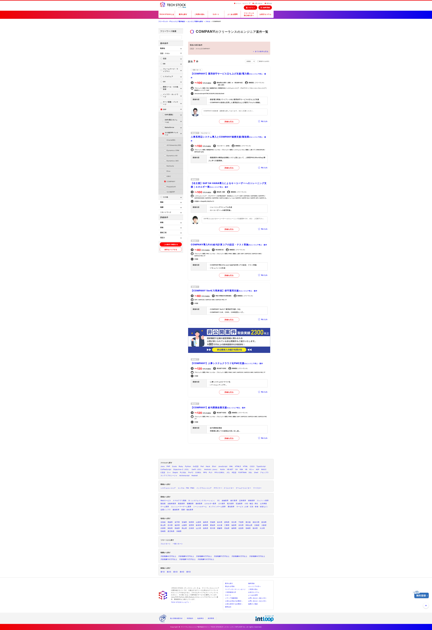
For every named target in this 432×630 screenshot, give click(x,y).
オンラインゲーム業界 (217, 506)
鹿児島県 (171, 531)
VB (246, 469)
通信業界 (231, 506)
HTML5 (238, 466)
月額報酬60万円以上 (204, 556)
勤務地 (162, 48)
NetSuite (170, 166)
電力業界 (230, 503)
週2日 (169, 572)
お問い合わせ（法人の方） (257, 601)
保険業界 (251, 500)
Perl (202, 466)
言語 (164, 58)
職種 (161, 202)
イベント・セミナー (242, 3)
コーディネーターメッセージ (235, 589)
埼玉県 (233, 522)
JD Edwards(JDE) (174, 145)
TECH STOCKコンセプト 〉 (181, 602)
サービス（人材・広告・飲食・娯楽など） (252, 506)
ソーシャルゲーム (200, 506)
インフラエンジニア (204, 488)
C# (236, 469)
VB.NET (230, 469)
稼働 (161, 222)
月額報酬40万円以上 (168, 556)
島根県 (177, 528)
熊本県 (255, 528)
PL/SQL (183, 472)
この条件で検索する (171, 244)
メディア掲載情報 (231, 598)
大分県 (262, 528)
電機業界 (190, 503)
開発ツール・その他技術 (170, 88)
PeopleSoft (171, 187)
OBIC (169, 176)
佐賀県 (241, 528)
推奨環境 (211, 618)
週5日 (188, 572)
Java (163, 466)
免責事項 (200, 618)
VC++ (251, 469)
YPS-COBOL (219, 472)
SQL (250, 472)
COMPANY (171, 181)
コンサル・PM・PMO (186, 488)
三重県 (226, 525)
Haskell (195, 475)
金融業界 (225, 500)
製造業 (163, 503)
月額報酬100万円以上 (169, 559)
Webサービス (166, 500)
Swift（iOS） (197, 469)
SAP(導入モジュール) (171, 121)
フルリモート (166, 544)
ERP (164, 109)
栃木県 (219, 522)
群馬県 (226, 522)
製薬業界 (181, 503)
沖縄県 (178, 531)
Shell (256, 472)
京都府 (256, 525)
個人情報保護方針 (176, 618)
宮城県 (184, 522)
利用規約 (190, 618)
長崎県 (248, 528)
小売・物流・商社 (251, 503)
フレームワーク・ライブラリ (170, 70)
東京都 (248, 522)
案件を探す (183, 14)
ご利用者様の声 (230, 592)
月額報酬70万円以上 (222, 556)
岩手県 (177, 522)
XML (231, 466)
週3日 (175, 572)
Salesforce (169, 127)
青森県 (170, 522)
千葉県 (241, 522)
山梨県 (184, 525)
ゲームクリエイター (243, 488)
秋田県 (191, 522)
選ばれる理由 (230, 586)
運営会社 (269, 3)
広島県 (191, 528)
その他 (165, 197)
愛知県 (212, 525)
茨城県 (212, 522)
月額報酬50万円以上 (186, 556)
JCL (228, 472)
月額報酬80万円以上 (239, 556)
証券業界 (242, 500)
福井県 (177, 525)
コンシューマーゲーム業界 (181, 506)
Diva (168, 171)
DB (164, 64)
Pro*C (190, 472)
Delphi (175, 472)
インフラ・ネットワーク (170, 95)
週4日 (182, 572)
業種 (161, 227)
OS (164, 82)
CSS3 (252, 466)
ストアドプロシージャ (169, 475)
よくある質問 (232, 14)
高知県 (226, 528)
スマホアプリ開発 (179, 500)
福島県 (205, 522)
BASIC (264, 469)
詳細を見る (229, 121)
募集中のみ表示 (264, 61)
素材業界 (199, 503)
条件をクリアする (170, 249)
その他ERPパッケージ (171, 134)
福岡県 (233, 528)
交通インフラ (166, 510)
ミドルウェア (168, 76)
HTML (245, 466)
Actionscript (184, 475)
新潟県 (264, 522)
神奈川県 (256, 522)
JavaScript (222, 466)
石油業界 (239, 503)
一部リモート (178, 544)
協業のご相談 (253, 604)
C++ (169, 472)
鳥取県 (170, 528)
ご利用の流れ (200, 14)
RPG (205, 472)
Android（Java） (211, 469)
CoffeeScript (166, 469)
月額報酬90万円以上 (257, 556)
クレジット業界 (263, 500)
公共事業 (263, 503)
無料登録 (266, 7)
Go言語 (196, 466)
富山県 (163, 525)
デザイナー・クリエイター (224, 488)
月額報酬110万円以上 (187, 559)
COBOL (198, 472)
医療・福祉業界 (187, 510)
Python (188, 466)
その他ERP (171, 192)
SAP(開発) (169, 115)
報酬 (161, 207)
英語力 (162, 237)
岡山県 (184, 528)
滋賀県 (233, 525)
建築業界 (176, 510)
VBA (241, 469)
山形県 (198, 522)
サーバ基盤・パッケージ (170, 103)
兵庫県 (163, 528)
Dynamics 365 (173, 161)
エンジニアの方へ (254, 586)
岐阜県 (198, 525)
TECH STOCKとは (166, 14)
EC (218, 500)
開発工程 (163, 232)
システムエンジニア (168, 488)
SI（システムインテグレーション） (201, 500)
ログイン (251, 7)
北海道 (163, 522)
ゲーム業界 (165, 506)
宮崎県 (163, 531)
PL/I (210, 472)
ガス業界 (221, 503)
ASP (257, 469)
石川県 (170, 525)
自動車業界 (172, 503)
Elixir (214, 466)
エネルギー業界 (210, 503)
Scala (174, 466)
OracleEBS (171, 140)
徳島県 (205, 528)
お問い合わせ (258, 3)
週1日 (163, 572)
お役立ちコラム (265, 14)
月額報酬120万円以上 (206, 559)
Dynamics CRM (173, 150)
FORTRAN (242, 472)
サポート (216, 14)
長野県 (191, 525)
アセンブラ (264, 472)
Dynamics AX (172, 156)
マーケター (257, 488)
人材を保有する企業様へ (233, 604)
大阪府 (264, 525)
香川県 (212, 528)
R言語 (234, 472)
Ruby (181, 466)
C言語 (163, 472)
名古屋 (219, 525)
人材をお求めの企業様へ (233, 601)
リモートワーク (165, 212)
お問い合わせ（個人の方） (257, 598)
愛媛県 (219, 528)
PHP (168, 466)
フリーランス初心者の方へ (249, 14)
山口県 (198, 528)
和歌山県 (249, 525)
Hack (208, 466)
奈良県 (241, 525)
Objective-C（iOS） (181, 469)
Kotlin (222, 469)
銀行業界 (234, 500)
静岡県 (205, 525)
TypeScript (261, 466)
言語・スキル (165, 53)
